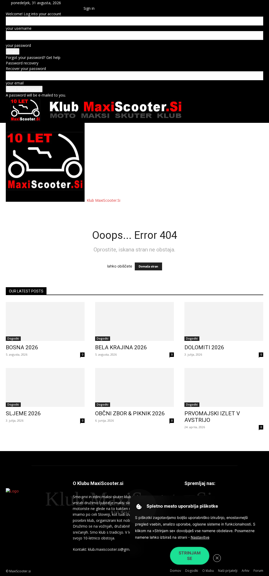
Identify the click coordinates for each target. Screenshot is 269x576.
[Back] (85, 2)
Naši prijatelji (93, 209)
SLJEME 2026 (23, 413)
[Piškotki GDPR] (139, 506)
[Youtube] (76, 8)
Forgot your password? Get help (33, 57)
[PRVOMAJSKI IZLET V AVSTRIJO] (223, 387)
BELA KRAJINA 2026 (121, 347)
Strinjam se (190, 555)
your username (19, 28)
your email (15, 82)
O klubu (63, 209)
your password (18, 45)
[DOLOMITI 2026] (223, 321)
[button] (72, 2)
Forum (139, 209)
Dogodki (39, 209)
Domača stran (148, 266)
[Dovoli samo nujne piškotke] (217, 558)
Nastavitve (200, 537)
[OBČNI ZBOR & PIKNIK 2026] (134, 387)
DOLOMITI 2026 (204, 347)
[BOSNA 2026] (45, 321)
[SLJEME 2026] (45, 387)
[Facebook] (73, 8)
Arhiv (120, 209)
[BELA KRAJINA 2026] (134, 321)
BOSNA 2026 (22, 347)
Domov (16, 209)
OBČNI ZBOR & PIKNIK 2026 (130, 413)
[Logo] (46, 200)
